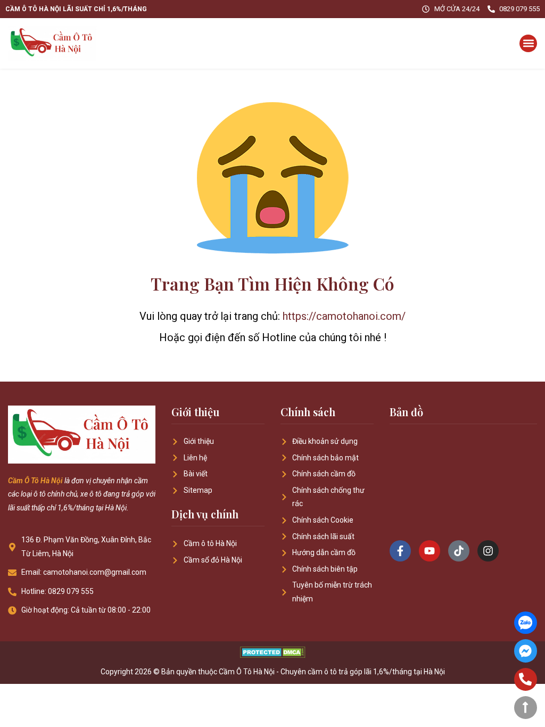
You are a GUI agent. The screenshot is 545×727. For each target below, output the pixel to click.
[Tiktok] (458, 550)
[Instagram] (488, 550)
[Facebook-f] (400, 550)
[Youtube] (429, 550)
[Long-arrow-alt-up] (525, 707)
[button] (528, 43)
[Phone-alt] (525, 679)
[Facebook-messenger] (525, 650)
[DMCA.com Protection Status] (272, 655)
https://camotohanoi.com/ (344, 316)
